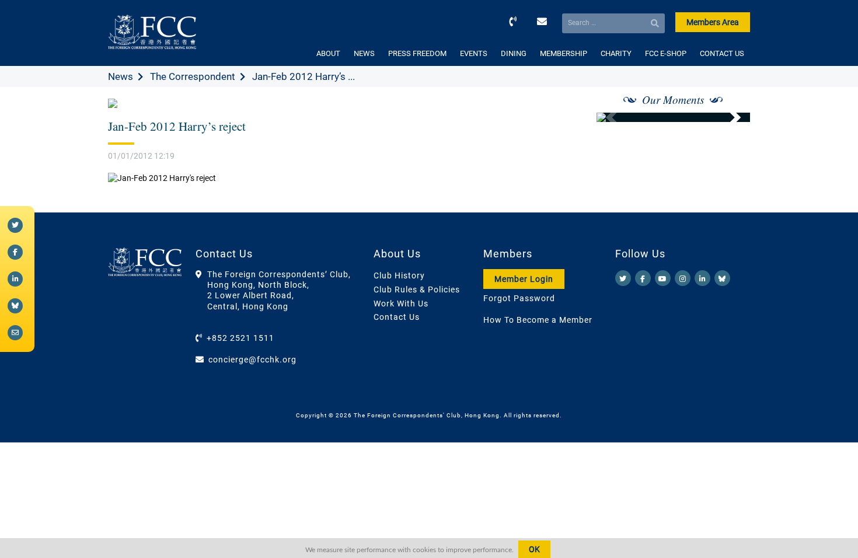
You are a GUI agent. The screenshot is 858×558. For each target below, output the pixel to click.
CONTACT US (722, 53)
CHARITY (616, 53)
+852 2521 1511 (240, 338)
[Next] (728, 117)
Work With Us (401, 303)
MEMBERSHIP (563, 53)
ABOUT (328, 53)
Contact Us (397, 317)
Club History (399, 275)
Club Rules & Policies (417, 289)
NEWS (364, 53)
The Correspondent (192, 76)
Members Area (712, 22)
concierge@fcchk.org (252, 359)
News (120, 76)
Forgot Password (519, 298)
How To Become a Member (537, 320)
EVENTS (473, 53)
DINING (513, 53)
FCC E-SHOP (665, 53)
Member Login (523, 279)
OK (534, 549)
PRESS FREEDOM (417, 53)
